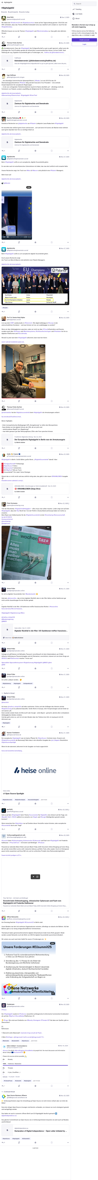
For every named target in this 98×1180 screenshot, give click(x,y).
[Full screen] (29, 237)
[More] (68, 37)
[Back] (2, 2)
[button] (17, 213)
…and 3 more (43, 799)
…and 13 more (36, 1080)
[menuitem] (17, 213)
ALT (67, 303)
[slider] (17, 234)
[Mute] (7, 237)
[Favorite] (35, 37)
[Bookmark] (52, 37)
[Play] (4, 237)
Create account (84, 40)
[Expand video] (25, 237)
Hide (28, 187)
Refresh (5, 1076)
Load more (35, 1148)
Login (84, 44)
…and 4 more (33, 1041)
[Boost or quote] (19, 37)
